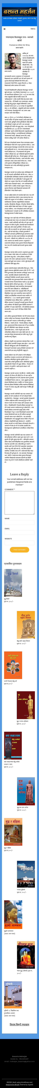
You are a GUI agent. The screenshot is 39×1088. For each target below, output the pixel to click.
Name (7, 518)
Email (7, 528)
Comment (10, 489)
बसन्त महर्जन (19, 48)
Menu (33, 29)
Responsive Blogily (13, 1085)
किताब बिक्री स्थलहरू (19, 1024)
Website (8, 538)
